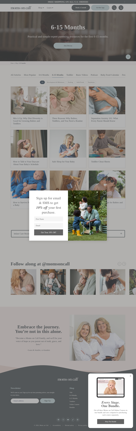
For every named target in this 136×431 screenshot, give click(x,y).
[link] (111, 387)
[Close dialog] (104, 192)
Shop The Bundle (110, 421)
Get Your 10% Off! (48, 232)
